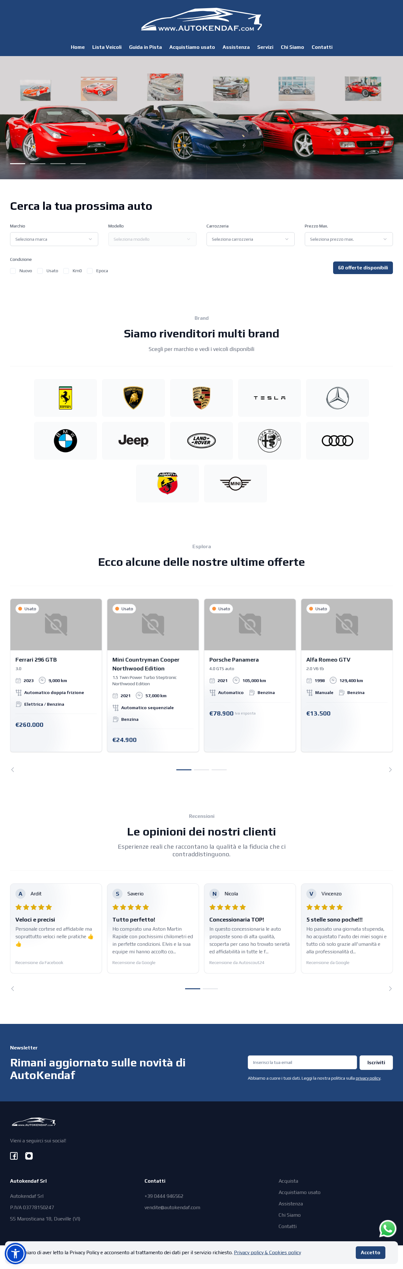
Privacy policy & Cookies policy (267, 1252)
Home (78, 47)
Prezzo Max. (316, 225)
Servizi (265, 47)
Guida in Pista (145, 47)
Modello (116, 225)
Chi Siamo (292, 47)
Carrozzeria (218, 225)
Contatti (322, 47)
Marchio (17, 225)
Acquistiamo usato (192, 47)
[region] (201, 685)
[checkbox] (13, 271)
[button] (15, 1253)
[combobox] (54, 239)
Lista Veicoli (107, 47)
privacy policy (368, 1078)
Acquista (288, 1181)
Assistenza (236, 47)
